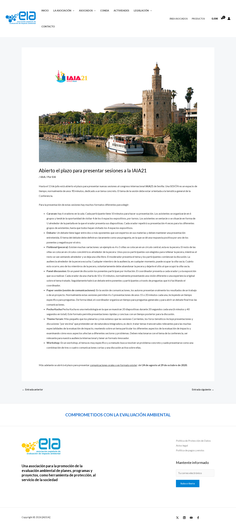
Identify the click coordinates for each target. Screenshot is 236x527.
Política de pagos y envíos (190, 450)
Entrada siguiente (203, 389)
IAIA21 (149, 186)
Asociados (86, 10)
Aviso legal (182, 445)
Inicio (45, 10)
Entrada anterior (32, 389)
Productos (198, 18)
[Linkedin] (184, 517)
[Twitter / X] (177, 517)
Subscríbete (187, 483)
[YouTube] (191, 517)
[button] (72, 10)
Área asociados (179, 18)
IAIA (42, 176)
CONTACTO (48, 26)
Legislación (141, 10)
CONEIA (104, 10)
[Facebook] (198, 517)
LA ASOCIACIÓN (62, 10)
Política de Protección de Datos (193, 440)
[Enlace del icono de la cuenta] (228, 18)
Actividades (121, 10)
